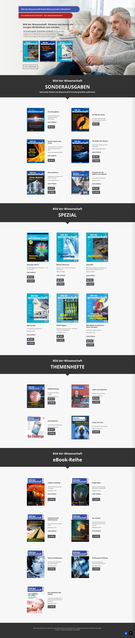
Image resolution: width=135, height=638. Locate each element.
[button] (56, 122)
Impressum (58, 629)
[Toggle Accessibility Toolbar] (126, 633)
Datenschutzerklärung (67, 629)
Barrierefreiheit (76, 629)
